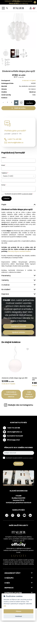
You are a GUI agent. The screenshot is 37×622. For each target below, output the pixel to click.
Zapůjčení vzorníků (18, 326)
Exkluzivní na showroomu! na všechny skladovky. (18, 3)
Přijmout (18, 611)
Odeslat (6, 198)
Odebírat (18, 464)
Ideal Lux (32, 92)
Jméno (4, 157)
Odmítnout (18, 616)
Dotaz (3, 185)
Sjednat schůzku (18, 332)
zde (5, 606)
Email (3, 165)
